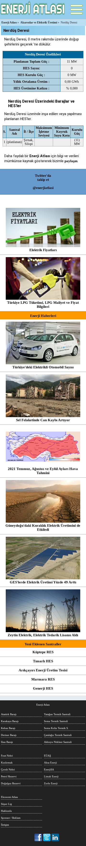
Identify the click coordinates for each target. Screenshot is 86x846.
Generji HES (43, 688)
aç (76, 9)
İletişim (5, 824)
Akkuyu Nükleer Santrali (58, 742)
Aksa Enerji (50, 762)
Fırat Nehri (7, 755)
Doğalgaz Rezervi (11, 783)
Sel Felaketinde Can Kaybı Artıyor (43, 420)
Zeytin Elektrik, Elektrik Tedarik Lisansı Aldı (43, 635)
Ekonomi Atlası (9, 797)
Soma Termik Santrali (56, 721)
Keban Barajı (8, 728)
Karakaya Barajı (10, 721)
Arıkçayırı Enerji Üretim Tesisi (43, 670)
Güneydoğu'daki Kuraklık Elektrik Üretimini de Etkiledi (42, 527)
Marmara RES (43, 679)
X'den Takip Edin (47, 837)
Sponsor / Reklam (11, 817)
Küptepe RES (43, 652)
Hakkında (6, 810)
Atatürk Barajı (8, 714)
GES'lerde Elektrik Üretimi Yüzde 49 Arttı (43, 582)
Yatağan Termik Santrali (57, 714)
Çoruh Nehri (8, 769)
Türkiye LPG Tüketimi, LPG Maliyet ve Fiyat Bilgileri (43, 305)
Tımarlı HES (43, 661)
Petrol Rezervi (8, 776)
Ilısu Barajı (7, 742)
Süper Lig (6, 803)
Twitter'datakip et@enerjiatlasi (43, 182)
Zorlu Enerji (51, 783)
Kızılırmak (7, 762)
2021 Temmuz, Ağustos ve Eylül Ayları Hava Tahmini (43, 471)
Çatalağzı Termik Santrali (58, 735)
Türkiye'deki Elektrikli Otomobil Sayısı (43, 367)
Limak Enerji (51, 776)
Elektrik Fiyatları (43, 250)
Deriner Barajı (8, 735)
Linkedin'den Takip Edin (55, 837)
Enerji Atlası (43, 704)
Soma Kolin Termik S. (56, 728)
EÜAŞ (47, 755)
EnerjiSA (49, 769)
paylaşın (70, 161)
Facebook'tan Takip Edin (38, 837)
